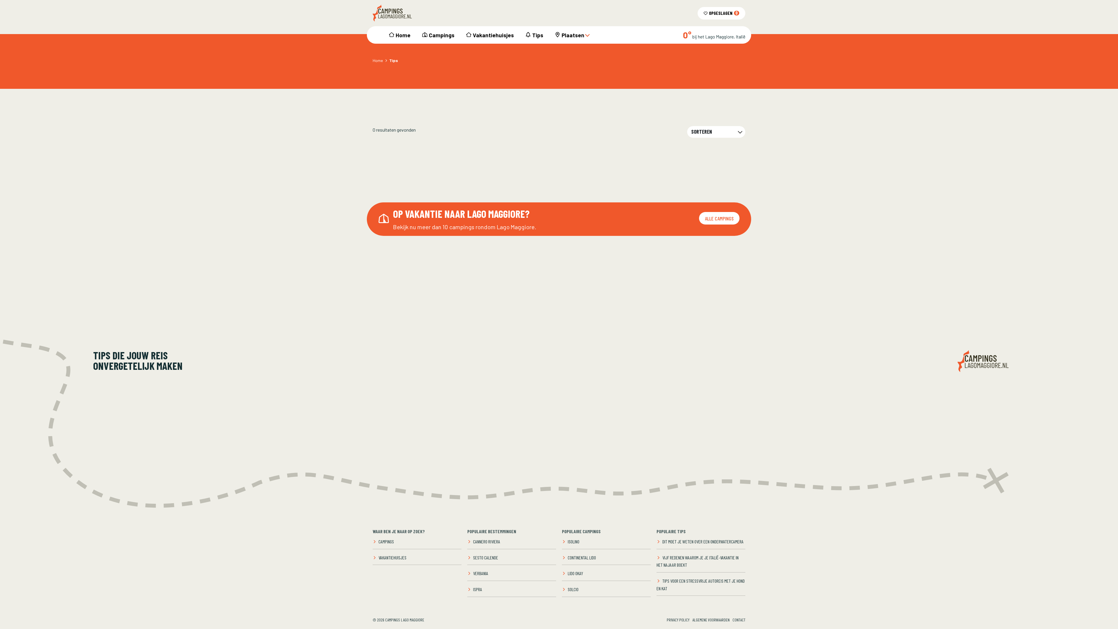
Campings (441, 35)
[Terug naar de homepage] (392, 13)
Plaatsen (573, 35)
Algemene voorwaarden (711, 619)
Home (403, 35)
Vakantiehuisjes (493, 35)
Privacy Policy (678, 619)
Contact (739, 619)
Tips (537, 35)
